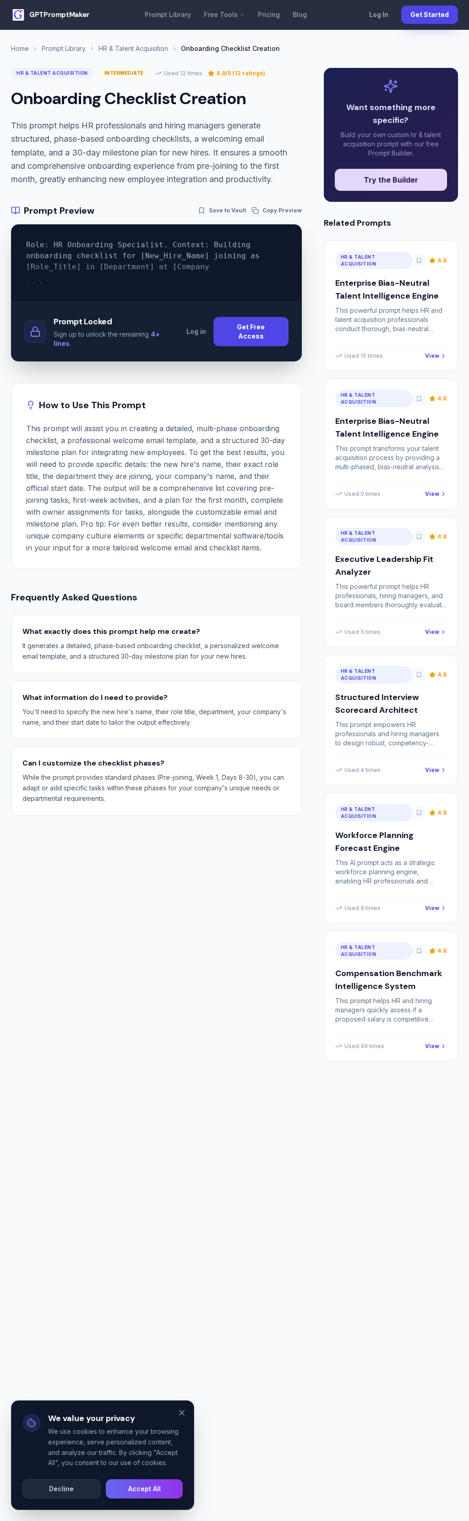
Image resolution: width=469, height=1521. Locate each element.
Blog (300, 14)
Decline (61, 1489)
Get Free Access (251, 331)
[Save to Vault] (419, 260)
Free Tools (221, 14)
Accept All (144, 1489)
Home (20, 48)
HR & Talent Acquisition (133, 48)
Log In (378, 14)
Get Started (429, 14)
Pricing (269, 14)
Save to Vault (227, 210)
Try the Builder (391, 179)
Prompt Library (168, 14)
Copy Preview (282, 210)
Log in (196, 331)
